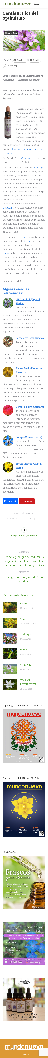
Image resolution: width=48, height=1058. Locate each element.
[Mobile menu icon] (43, 4)
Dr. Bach (18, 519)
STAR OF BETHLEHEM (28, 682)
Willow (24, 649)
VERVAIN (25, 664)
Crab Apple (26, 634)
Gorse (27, 241)
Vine (22, 618)
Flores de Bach (11, 33)
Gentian (26, 158)
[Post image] (10, 607)
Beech (23, 603)
